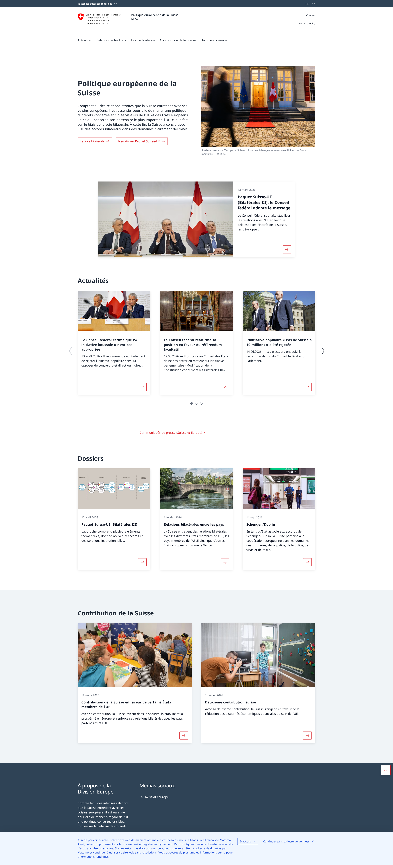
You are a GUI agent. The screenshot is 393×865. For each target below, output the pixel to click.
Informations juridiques (93, 856)
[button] (84, 40)
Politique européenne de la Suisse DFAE (155, 17)
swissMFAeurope (156, 797)
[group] (114, 343)
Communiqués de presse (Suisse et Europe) (171, 433)
